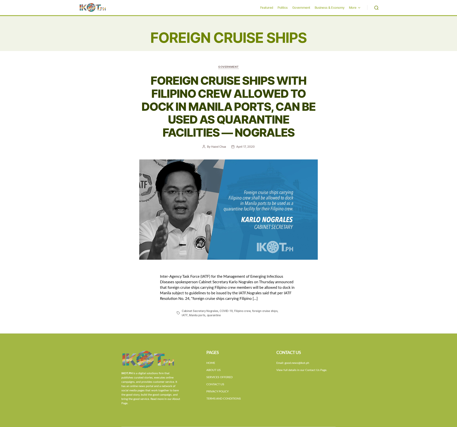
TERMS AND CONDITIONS (223, 398)
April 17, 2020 (245, 146)
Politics (283, 7)
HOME (210, 363)
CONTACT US (215, 384)
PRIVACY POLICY (217, 391)
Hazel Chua (218, 146)
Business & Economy (330, 7)
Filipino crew (242, 311)
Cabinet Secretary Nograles (200, 311)
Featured (266, 7)
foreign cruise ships (265, 311)
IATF (185, 315)
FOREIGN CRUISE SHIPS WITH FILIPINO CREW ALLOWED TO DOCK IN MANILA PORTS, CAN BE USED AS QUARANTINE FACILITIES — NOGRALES (228, 106)
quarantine (214, 315)
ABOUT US (213, 370)
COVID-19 (226, 311)
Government (301, 7)
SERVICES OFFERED (219, 377)
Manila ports (197, 315)
